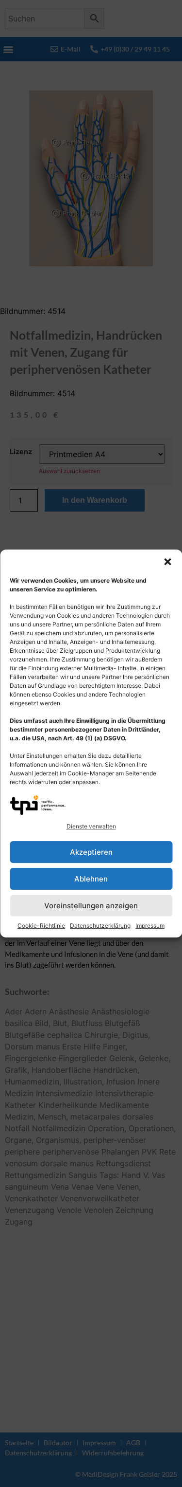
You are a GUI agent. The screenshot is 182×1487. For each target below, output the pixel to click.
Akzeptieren (91, 852)
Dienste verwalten (91, 826)
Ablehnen (91, 878)
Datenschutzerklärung (100, 925)
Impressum (150, 925)
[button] (167, 562)
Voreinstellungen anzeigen (91, 905)
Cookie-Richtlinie (41, 925)
